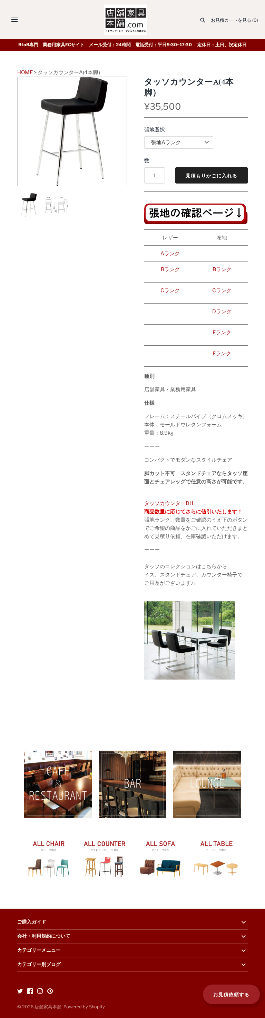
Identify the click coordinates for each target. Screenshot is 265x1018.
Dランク (222, 311)
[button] (112, 131)
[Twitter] (20, 992)
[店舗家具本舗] (125, 19)
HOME (25, 72)
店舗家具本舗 (48, 1006)
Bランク (170, 269)
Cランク (170, 290)
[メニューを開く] (14, 19)
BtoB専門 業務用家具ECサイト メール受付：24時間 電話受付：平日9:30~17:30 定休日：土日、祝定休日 (132, 44)
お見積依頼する (231, 994)
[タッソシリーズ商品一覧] (189, 599)
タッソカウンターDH (168, 503)
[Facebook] (30, 992)
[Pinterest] (50, 992)
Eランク (222, 332)
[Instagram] (40, 992)
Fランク (222, 353)
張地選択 (154, 130)
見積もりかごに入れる (211, 175)
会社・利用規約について (43, 936)
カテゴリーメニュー (39, 950)
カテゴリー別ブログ (39, 964)
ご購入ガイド (31, 922)
